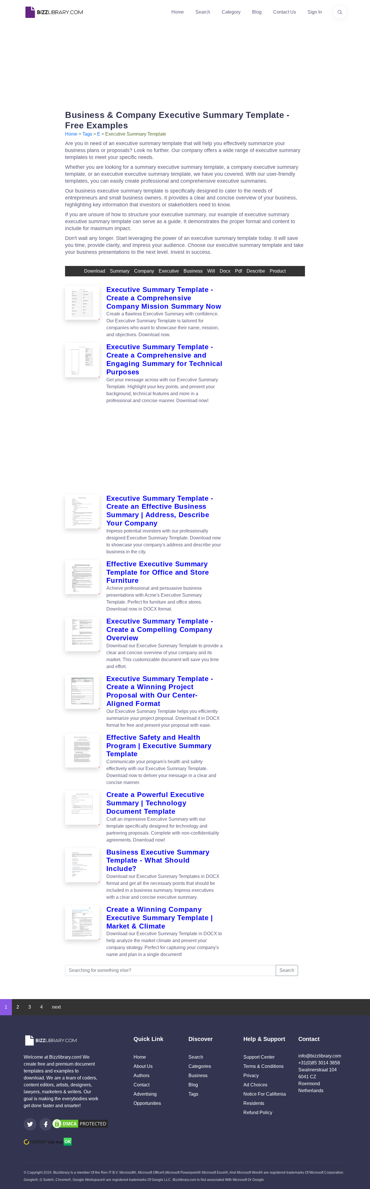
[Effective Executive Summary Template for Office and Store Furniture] (82, 586)
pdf (238, 271)
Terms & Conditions (263, 1066)
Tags (87, 134)
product (278, 271)
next (56, 1007)
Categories (199, 1066)
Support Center (259, 1057)
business (193, 271)
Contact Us (284, 12)
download (94, 271)
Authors (141, 1075)
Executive (169, 271)
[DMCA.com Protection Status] (80, 1123)
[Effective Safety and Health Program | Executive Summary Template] (82, 759)
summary (120, 271)
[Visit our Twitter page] (30, 1124)
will (211, 271)
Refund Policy (257, 1112)
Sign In (315, 12)
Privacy (251, 1075)
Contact (141, 1084)
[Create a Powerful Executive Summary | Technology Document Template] (82, 817)
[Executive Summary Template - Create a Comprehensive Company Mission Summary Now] (82, 312)
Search (202, 12)
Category (231, 12)
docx (225, 271)
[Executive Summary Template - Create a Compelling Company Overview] (82, 643)
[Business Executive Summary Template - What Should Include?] (82, 874)
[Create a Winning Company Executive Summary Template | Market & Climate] (82, 931)
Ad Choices (255, 1084)
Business (198, 1075)
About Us (143, 1066)
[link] (30, 1124)
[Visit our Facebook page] (45, 1124)
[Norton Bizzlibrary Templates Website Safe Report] (48, 1141)
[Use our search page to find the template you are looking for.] (340, 12)
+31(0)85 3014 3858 (319, 1062)
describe (256, 271)
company (144, 271)
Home (177, 12)
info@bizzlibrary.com (319, 1055)
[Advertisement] (185, 64)
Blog (257, 12)
